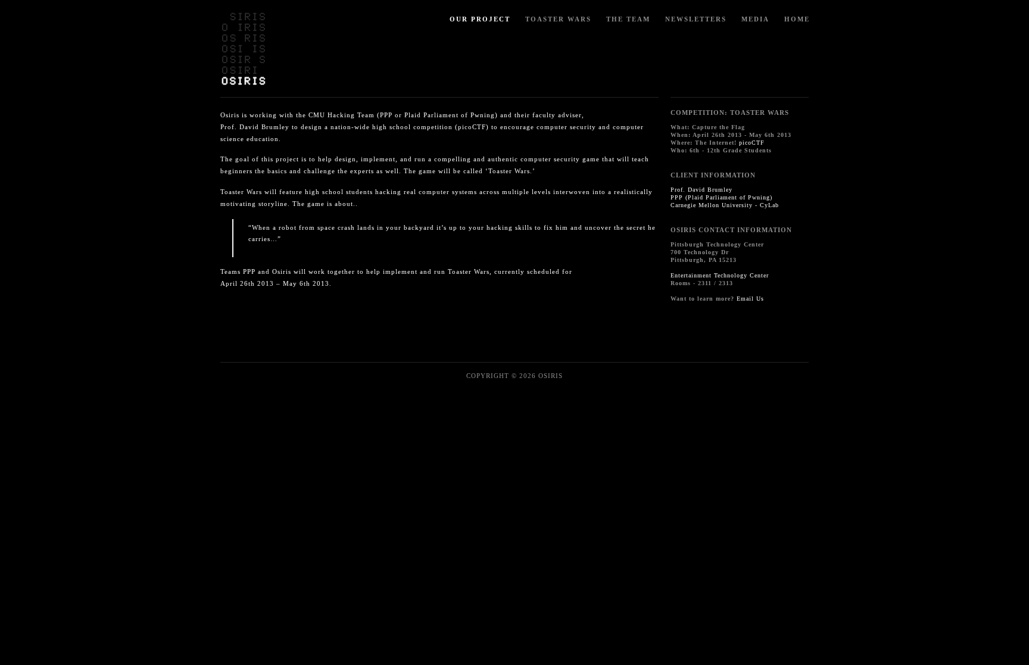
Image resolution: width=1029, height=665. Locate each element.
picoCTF (752, 142)
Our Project (480, 19)
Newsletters (695, 19)
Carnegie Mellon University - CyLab (725, 205)
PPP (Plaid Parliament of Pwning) (721, 197)
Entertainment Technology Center (720, 275)
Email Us (750, 298)
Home (797, 19)
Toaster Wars (558, 19)
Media (755, 19)
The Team (628, 19)
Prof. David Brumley (701, 189)
